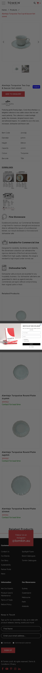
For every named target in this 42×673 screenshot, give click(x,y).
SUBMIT (31, 344)
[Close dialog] (41, 324)
